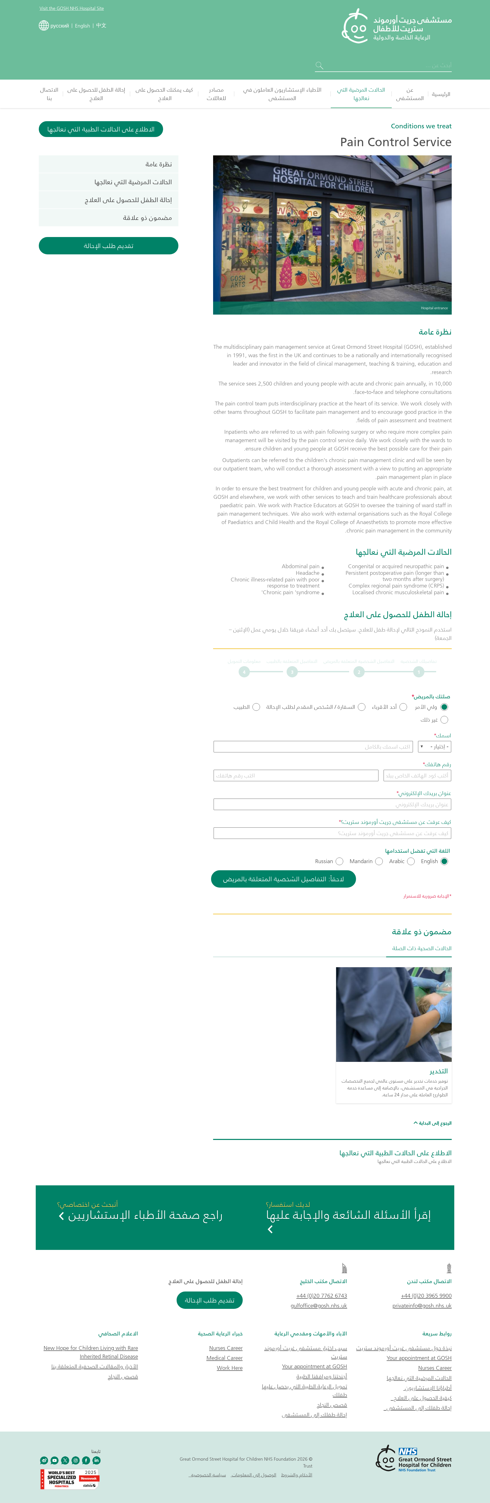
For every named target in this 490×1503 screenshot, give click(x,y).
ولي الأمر (425, 707)
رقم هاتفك (438, 764)
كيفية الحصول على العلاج (421, 1398)
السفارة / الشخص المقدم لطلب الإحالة (310, 707)
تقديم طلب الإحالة (108, 246)
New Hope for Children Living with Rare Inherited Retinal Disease (91, 1352)
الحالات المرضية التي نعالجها (361, 93)
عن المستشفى (410, 93)
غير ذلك (429, 719)
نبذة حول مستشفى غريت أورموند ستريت (404, 1348)
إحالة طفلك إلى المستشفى (418, 1407)
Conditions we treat (421, 126)
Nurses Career (435, 1368)
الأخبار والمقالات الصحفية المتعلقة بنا (94, 1366)
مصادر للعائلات (216, 93)
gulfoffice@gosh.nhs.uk (319, 1305)
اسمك (443, 735)
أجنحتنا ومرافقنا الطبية (322, 1376)
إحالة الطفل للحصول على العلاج (96, 93)
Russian (324, 861)
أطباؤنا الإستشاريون (427, 1388)
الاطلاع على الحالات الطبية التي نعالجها (101, 129)
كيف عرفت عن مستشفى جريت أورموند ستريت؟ (396, 822)
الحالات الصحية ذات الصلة (422, 948)
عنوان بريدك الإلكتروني (425, 793)
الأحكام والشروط (296, 1475)
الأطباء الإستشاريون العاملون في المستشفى (282, 93)
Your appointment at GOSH (419, 1358)
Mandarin (361, 861)
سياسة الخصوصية (207, 1475)
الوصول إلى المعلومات (253, 1475)
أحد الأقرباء (384, 707)
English (429, 861)
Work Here (230, 1368)
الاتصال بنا (49, 93)
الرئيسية (441, 94)
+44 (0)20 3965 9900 (426, 1295)
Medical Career (224, 1358)
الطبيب (242, 707)
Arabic (397, 861)
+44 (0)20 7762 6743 (321, 1295)
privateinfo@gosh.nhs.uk (422, 1305)
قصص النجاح (332, 1404)
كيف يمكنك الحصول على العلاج (164, 93)
